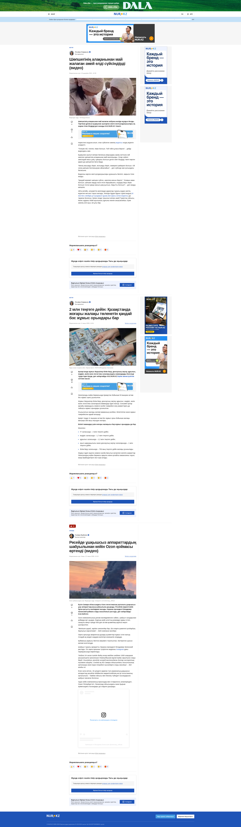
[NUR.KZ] (120, 14)
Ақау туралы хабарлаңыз (165, 816)
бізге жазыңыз (100, 236)
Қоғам (71, 47)
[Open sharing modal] (71, 137)
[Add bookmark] (71, 143)
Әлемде (71, 530)
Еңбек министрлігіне (125, 376)
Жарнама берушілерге (185, 816)
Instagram (128, 285)
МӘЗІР (53, 14)
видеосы (119, 143)
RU (182, 14)
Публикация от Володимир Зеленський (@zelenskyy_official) (103, 744)
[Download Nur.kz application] (120, 5)
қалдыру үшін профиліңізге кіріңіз (112, 266)
